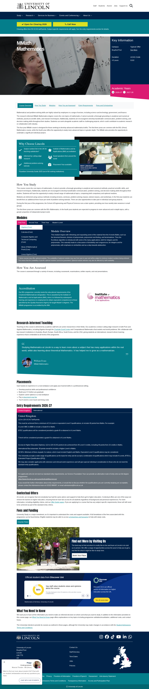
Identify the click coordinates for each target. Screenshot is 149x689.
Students (101, 6)
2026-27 (118, 92)
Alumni (109, 6)
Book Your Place (79, 555)
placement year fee (30, 397)
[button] (131, 5)
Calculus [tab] (27, 232)
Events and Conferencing (68, 15)
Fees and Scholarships (104, 105)
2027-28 (130, 92)
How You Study (40, 105)
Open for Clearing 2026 (35, 24)
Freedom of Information (62, 676)
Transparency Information (77, 681)
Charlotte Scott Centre (62, 329)
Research (29, 15)
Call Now (71, 24)
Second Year (33, 222)
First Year (21, 222)
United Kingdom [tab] (24, 410)
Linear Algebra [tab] (29, 254)
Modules (52, 105)
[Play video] (103, 158)
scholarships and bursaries (78, 517)
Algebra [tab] (26, 227)
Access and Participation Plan (99, 681)
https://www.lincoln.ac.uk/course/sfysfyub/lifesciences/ (37, 479)
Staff (94, 6)
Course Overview (25, 105)
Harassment (93, 676)
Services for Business (46, 15)
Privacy (49, 676)
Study (19, 15)
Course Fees (23, 522)
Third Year (45, 222)
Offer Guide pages (57, 502)
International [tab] (37, 410)
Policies (72, 666)
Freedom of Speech (79, 676)
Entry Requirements (86, 105)
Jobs (115, 6)
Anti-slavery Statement (107, 676)
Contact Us (73, 647)
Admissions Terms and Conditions (53, 681)
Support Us (123, 6)
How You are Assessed (67, 105)
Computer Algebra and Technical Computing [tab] (29, 239)
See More (133, 50)
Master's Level (57, 222)
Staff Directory (74, 652)
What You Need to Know (41, 617)
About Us (86, 15)
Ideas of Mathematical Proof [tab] (29, 248)
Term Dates (73, 656)
